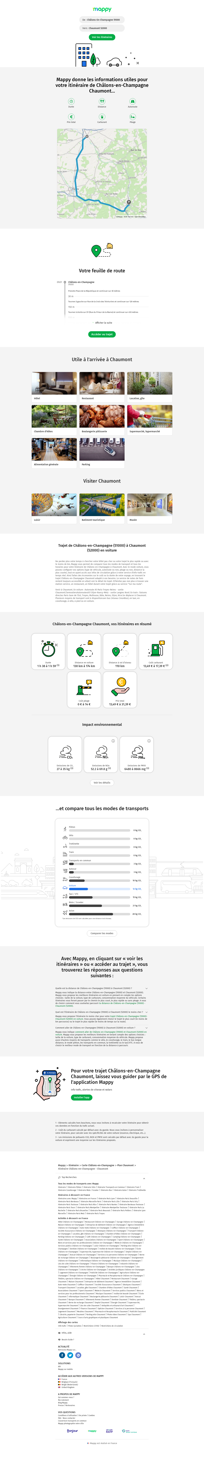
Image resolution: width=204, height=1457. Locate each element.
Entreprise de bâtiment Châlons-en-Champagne (106, 1225)
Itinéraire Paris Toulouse (68, 1205)
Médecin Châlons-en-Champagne (128, 1243)
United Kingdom (68, 1387)
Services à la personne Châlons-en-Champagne (117, 1255)
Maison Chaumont (76, 1282)
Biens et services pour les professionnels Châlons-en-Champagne (85, 1243)
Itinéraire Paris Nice (88, 1205)
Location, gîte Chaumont (87, 1288)
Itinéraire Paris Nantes (108, 1205)
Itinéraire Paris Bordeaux (68, 1202)
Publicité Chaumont (138, 1312)
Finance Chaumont (88, 1309)
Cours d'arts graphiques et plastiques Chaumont (98, 1318)
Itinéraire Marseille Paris (91, 1202)
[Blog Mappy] (78, 1355)
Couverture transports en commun (72, 1421)
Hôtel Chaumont (102, 1279)
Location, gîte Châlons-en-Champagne (88, 1234)
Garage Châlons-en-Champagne (130, 1222)
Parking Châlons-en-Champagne (71, 1237)
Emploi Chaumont (102, 1303)
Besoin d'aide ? (68, 1340)
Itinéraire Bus (106, 1190)
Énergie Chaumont (118, 1303)
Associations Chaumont (67, 1291)
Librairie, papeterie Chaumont (72, 1315)
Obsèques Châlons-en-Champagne (111, 1231)
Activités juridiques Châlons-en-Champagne (127, 1270)
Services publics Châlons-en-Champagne (75, 1246)
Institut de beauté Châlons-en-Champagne (116, 1249)
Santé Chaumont (130, 1288)
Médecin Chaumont (102, 1291)
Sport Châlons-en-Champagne (130, 1240)
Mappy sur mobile (65, 1369)
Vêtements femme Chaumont (97, 1300)
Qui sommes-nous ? (66, 1397)
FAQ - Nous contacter (66, 1418)
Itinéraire (62, 1187)
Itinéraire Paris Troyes (95, 1213)
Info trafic (62, 1326)
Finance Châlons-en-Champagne (104, 1264)
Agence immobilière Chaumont (127, 1282)
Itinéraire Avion (120, 1190)
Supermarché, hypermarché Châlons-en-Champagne (102, 1252)
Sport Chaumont (86, 1291)
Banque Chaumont (76, 1300)
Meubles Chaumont (85, 1312)
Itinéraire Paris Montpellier (88, 1207)
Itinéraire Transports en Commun (111, 1187)
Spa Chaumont (134, 1315)
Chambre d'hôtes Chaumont (110, 1288)
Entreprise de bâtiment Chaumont (99, 1282)
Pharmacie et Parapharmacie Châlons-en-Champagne (121, 1276)
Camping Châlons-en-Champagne (126, 1237)
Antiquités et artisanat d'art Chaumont (117, 1306)
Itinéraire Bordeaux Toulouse (131, 1205)
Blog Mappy (63, 1403)
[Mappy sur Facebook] (62, 1355)
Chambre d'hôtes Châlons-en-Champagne (123, 1234)
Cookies (91, 1415)
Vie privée (83, 1415)
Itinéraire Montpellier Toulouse (114, 1207)
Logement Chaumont (66, 1312)
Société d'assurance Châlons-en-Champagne (76, 1231)
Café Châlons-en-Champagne (99, 1237)
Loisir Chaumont (126, 1297)
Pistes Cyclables (75, 1326)
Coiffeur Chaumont (85, 1285)
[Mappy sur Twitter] (70, 1355)
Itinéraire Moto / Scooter (88, 1190)
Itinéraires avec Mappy (67, 1199)
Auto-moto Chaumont (67, 1285)
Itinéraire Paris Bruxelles (78, 1210)
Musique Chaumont (104, 1294)
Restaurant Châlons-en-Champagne (100, 1222)
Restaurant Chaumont (120, 1279)
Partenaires (70, 1405)
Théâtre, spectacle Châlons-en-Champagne (76, 1279)
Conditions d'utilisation (67, 1415)
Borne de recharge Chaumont (81, 1303)
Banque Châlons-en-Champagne (120, 1267)
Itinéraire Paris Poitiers (121, 1210)
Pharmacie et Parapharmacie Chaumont (111, 1312)
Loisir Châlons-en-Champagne (106, 1246)
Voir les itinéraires (102, 37)
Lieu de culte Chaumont (89, 1306)
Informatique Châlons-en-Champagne (95, 1261)
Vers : (94, 28)
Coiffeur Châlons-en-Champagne (124, 1228)
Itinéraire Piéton (74, 1187)
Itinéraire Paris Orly (130, 1202)
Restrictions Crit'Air (91, 1326)
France (64, 1379)
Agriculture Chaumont (67, 1318)
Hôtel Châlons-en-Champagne (70, 1222)
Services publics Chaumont (123, 1291)
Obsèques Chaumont (131, 1285)
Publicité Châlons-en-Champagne (104, 1273)
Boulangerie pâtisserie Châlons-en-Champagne (110, 1258)
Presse (61, 1405)
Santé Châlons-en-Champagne (70, 1240)
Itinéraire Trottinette (137, 1190)
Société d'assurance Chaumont (108, 1285)
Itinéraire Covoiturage (67, 1190)
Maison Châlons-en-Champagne (71, 1225)
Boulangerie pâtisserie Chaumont (104, 1297)
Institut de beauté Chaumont (125, 1294)
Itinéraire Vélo (89, 1187)
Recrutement (63, 1400)
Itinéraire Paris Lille (111, 1202)
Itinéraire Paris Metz (76, 1213)
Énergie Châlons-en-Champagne (83, 1276)
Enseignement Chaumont (68, 1309)
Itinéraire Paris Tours (66, 1207)
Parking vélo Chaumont (95, 1315)
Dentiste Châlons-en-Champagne (83, 1249)
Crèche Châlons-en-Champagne (93, 1270)
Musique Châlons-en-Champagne (127, 1261)
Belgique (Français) (69, 1382)
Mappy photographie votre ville (71, 1423)
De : (101, 19)
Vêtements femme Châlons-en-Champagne (87, 1267)
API (59, 1367)
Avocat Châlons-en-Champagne (83, 1255)
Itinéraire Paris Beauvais (100, 1210)
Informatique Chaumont (78, 1297)
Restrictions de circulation (112, 1326)
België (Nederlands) (70, 1385)
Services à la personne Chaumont (129, 1309)
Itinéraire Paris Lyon (106, 1199)
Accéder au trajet (102, 334)
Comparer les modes (102, 933)
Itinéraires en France (87, 1199)
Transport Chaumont (66, 1288)
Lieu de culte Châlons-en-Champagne (73, 1264)
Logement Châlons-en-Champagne (74, 1273)
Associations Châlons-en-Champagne (100, 1240)
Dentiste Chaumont (119, 1300)
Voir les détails (102, 782)
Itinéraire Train (133, 1187)
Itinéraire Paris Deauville (127, 1199)
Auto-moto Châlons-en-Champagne (94, 1228)
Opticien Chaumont (105, 1309)
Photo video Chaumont (116, 1315)
